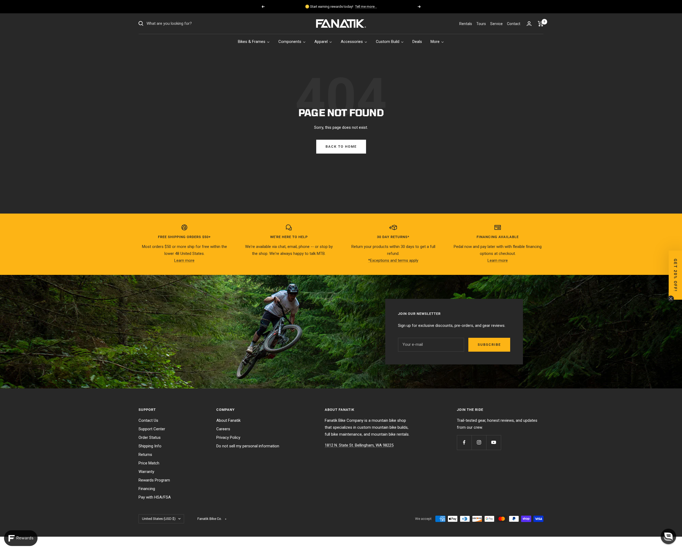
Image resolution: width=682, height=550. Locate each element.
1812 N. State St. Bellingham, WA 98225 (359, 445)
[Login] (529, 23)
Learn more (184, 260)
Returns (145, 454)
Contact (513, 24)
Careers (223, 429)
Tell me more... (366, 7)
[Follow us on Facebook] (464, 442)
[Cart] (540, 23)
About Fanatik (228, 420)
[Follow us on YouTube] (493, 442)
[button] (675, 275)
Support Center (152, 429)
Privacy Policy (228, 437)
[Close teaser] (671, 298)
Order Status (150, 437)
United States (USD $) (159, 519)
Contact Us (148, 420)
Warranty (146, 471)
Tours (481, 24)
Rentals (465, 24)
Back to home (341, 146)
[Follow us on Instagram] (479, 442)
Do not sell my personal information (247, 446)
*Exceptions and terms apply (393, 260)
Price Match (149, 463)
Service (496, 24)
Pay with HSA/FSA (155, 497)
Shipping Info (150, 446)
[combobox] (186, 23)
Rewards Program (154, 480)
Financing (147, 488)
